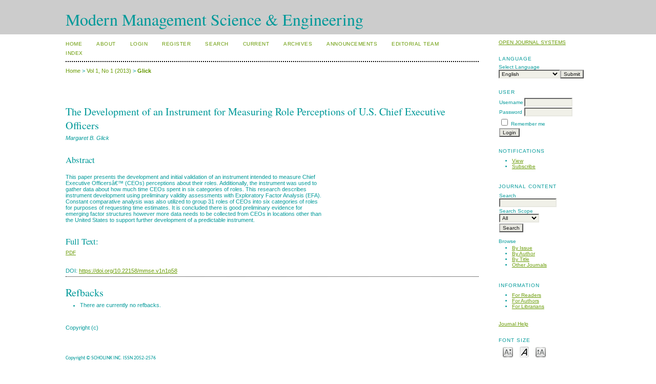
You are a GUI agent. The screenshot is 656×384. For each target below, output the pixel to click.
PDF (71, 252)
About (106, 44)
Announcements (351, 44)
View (517, 161)
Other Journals (529, 265)
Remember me (528, 124)
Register (176, 44)
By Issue (522, 248)
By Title (520, 259)
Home (74, 44)
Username (511, 102)
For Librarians (528, 306)
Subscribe (524, 166)
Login (139, 44)
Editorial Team (415, 44)
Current (256, 44)
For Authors (525, 301)
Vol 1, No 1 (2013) (109, 71)
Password (510, 112)
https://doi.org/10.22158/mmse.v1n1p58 (128, 271)
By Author (523, 253)
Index (74, 53)
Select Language (519, 67)
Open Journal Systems (532, 42)
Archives (297, 44)
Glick (144, 71)
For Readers (526, 295)
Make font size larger (541, 351)
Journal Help (513, 324)
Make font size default (524, 351)
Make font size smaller (508, 351)
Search (216, 44)
